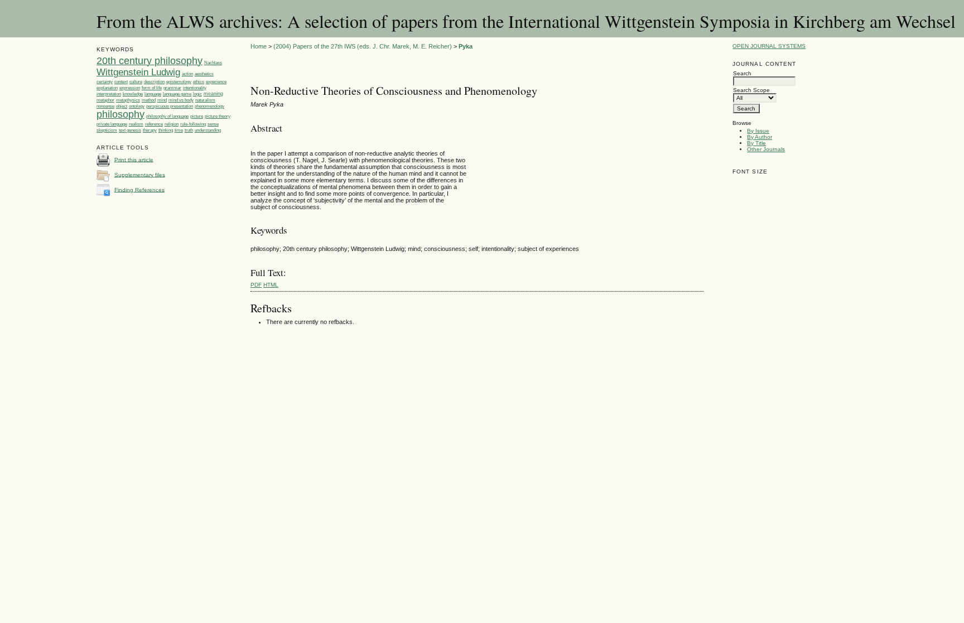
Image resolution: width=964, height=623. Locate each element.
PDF (256, 285)
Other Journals (766, 149)
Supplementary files (139, 174)
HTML (270, 285)
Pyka (466, 46)
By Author (759, 137)
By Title (756, 143)
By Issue (758, 131)
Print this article (133, 159)
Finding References (139, 189)
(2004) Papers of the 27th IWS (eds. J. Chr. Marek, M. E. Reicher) (362, 46)
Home (258, 46)
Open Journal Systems (769, 46)
